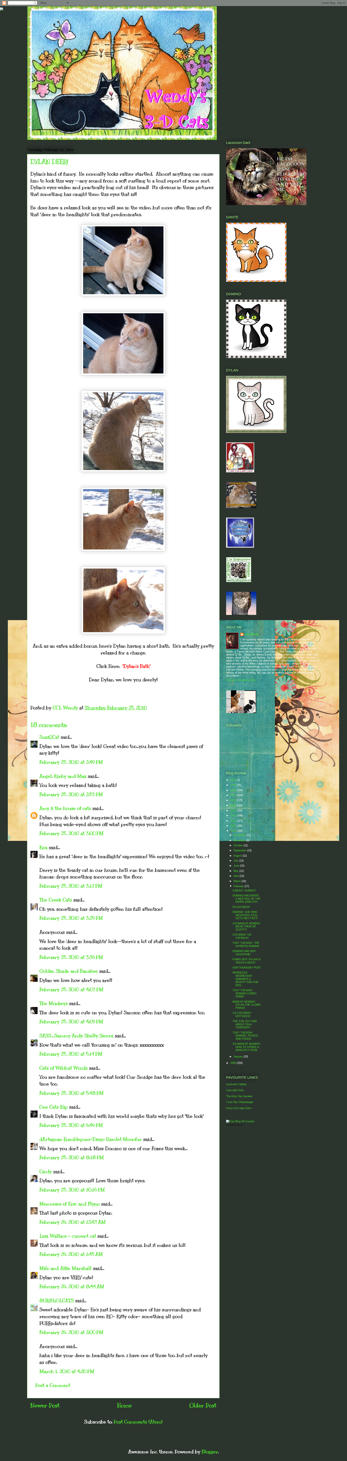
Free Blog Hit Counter (234, 1125)
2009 (233, 1062)
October (239, 845)
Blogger (210, 1452)
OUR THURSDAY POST (247, 967)
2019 (233, 784)
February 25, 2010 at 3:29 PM (71, 918)
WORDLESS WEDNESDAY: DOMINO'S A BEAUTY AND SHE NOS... (245, 979)
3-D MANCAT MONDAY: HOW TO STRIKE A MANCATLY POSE (247, 1047)
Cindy (45, 1171)
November (240, 840)
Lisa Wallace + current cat (67, 1236)
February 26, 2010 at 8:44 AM (71, 1286)
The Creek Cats (55, 900)
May (236, 870)
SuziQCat (49, 737)
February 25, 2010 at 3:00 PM (71, 833)
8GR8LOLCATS (56, 1300)
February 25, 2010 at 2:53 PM (71, 794)
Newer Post (44, 1405)
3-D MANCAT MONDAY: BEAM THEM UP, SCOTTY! (247, 926)
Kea (43, 847)
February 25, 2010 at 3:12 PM (70, 886)
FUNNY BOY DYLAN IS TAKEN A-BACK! (247, 961)
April (237, 875)
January (239, 1056)
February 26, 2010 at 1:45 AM (71, 1254)
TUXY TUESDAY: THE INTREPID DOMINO (246, 944)
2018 (233, 790)
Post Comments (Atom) (138, 1422)
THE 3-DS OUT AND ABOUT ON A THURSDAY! (245, 1024)
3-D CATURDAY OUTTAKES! (242, 1014)
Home (124, 1405)
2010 (233, 830)
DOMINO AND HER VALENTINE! (244, 953)
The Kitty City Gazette (239, 1096)
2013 (233, 815)
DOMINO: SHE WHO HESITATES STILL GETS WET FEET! (245, 915)
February (239, 886)
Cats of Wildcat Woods (63, 1068)
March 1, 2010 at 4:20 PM (66, 1371)
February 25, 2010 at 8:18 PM (71, 1157)
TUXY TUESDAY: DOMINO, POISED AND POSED (245, 1035)
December (240, 835)
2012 (233, 820)
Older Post (202, 1405)
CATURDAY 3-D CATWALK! (242, 936)
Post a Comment (52, 1385)
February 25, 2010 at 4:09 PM (71, 1021)
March (238, 881)
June (237, 865)
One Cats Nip (53, 1107)
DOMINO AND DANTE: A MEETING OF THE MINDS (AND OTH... (246, 898)
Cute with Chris (235, 1090)
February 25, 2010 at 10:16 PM (72, 1190)
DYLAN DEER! (241, 907)
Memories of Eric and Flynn (69, 1204)
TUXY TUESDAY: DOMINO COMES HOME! (245, 993)
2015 (233, 805)
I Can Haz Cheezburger (239, 1102)
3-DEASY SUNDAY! (244, 890)
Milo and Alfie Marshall (65, 1268)
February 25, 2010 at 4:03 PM (71, 989)
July (236, 860)
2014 (233, 810)
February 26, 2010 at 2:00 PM (71, 1332)
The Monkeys (53, 1003)
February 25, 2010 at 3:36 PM (71, 957)
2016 (233, 800)
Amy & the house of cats (65, 808)
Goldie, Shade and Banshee (68, 971)
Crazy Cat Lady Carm (238, 1108)
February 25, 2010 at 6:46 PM (71, 1125)
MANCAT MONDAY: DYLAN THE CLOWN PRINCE (246, 1004)
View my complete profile (240, 680)
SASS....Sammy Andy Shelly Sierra (76, 1036)
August (238, 855)
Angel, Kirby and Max (62, 776)
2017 (233, 795)
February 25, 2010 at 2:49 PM (71, 762)
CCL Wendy (251, 634)
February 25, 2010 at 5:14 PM (70, 1054)
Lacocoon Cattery (236, 1084)
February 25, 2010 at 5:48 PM (71, 1093)
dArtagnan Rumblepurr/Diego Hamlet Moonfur (90, 1139)
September (240, 850)
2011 (233, 825)
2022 (233, 779)
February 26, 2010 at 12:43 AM (72, 1222)
